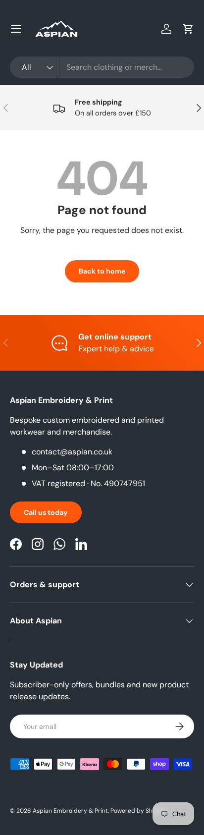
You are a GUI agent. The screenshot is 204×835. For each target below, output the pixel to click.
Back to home (102, 271)
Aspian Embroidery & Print (70, 811)
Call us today (46, 512)
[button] (188, 29)
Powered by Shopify (138, 811)
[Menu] (16, 29)
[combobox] (102, 67)
